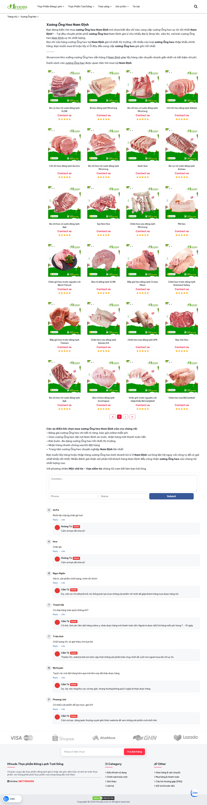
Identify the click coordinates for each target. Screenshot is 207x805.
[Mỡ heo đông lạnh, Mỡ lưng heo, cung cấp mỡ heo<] (181, 202)
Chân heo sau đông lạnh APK (143, 339)
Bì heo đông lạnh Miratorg (103, 108)
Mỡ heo (181, 224)
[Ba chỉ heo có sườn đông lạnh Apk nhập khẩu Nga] (64, 202)
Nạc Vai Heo (181, 339)
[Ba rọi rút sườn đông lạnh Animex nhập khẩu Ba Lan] (181, 144)
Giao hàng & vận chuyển (168, 772)
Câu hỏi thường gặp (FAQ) (169, 781)
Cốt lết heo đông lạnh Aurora (64, 166)
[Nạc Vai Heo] (181, 318)
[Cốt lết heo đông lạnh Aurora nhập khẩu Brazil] (64, 144)
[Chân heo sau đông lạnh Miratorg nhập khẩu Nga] (142, 202)
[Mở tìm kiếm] (196, 6)
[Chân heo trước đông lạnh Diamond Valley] (181, 260)
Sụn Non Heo (103, 224)
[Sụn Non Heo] (103, 202)
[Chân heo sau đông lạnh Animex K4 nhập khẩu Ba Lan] (103, 318)
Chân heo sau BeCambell (182, 397)
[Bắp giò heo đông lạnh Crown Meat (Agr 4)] (142, 260)
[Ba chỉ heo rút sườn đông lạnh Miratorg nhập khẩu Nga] (103, 144)
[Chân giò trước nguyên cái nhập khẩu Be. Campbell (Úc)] (142, 376)
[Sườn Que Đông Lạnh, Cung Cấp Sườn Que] (142, 144)
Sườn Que (143, 166)
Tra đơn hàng (134, 751)
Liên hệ (110, 786)
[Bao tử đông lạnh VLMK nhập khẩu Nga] (103, 260)
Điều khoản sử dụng (117, 772)
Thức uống (103, 6)
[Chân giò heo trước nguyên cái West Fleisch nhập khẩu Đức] (64, 260)
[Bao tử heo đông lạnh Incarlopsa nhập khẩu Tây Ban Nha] (103, 376)
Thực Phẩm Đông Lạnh (49, 6)
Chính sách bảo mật (117, 777)
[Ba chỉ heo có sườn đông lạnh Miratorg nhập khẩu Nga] (142, 86)
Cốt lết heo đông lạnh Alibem (182, 108)
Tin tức (136, 6)
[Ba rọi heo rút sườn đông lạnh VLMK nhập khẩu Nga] (64, 86)
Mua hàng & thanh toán (167, 777)
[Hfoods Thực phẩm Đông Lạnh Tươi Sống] (17, 6)
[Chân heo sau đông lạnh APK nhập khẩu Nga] (142, 318)
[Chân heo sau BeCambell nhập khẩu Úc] (181, 376)
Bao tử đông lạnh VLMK (103, 282)
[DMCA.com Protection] (103, 798)
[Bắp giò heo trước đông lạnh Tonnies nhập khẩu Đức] (64, 318)
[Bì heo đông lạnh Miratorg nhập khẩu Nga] (103, 86)
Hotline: (22, 781)
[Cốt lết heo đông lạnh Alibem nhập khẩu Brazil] (181, 86)
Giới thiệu (111, 781)
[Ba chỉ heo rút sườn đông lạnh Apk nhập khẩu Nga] (64, 376)
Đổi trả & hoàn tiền (165, 786)
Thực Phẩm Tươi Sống (80, 6)
